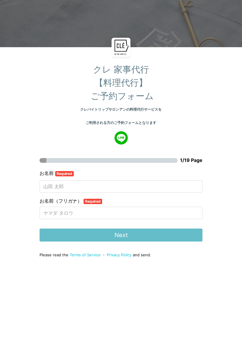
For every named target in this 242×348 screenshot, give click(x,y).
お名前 (56, 173)
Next (121, 235)
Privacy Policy (119, 254)
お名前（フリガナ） (70, 201)
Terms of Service (85, 254)
